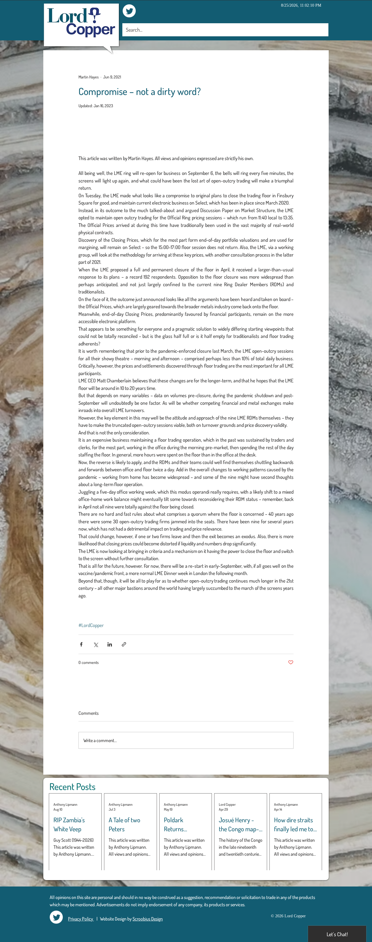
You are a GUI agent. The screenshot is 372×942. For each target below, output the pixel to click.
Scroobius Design (148, 919)
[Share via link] (124, 644)
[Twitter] (129, 10)
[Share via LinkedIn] (109, 644)
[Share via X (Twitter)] (95, 644)
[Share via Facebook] (81, 644)
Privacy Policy (81, 919)
